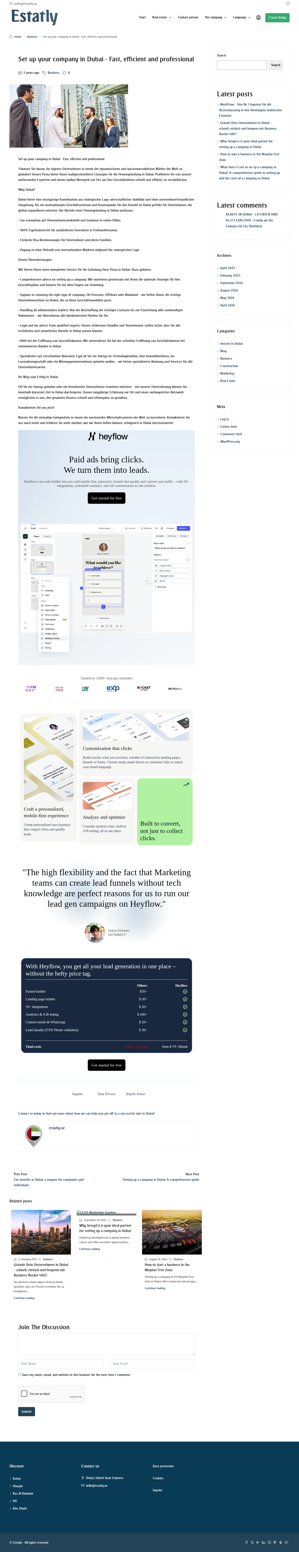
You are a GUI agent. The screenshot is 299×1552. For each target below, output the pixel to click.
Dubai (17, 1479)
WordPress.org (230, 442)
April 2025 (227, 268)
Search (221, 55)
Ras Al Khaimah (23, 1493)
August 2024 (229, 290)
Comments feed (231, 434)
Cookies (158, 1478)
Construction (229, 366)
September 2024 (231, 283)
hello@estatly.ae (96, 1486)
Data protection (163, 1466)
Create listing (277, 17)
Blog (223, 351)
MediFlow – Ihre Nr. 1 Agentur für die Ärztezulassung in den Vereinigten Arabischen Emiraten (250, 110)
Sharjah (18, 1486)
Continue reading (24, 1298)
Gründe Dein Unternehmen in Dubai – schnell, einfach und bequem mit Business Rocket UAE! (41, 1270)
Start (142, 17)
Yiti (15, 1501)
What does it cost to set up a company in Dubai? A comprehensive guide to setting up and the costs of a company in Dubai (249, 172)
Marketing (227, 373)
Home (17, 36)
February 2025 (230, 276)
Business (32, 36)
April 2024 (227, 305)
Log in (224, 419)
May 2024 (227, 298)
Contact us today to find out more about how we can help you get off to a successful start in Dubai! (86, 1113)
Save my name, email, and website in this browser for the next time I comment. (76, 1375)
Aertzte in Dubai (231, 344)
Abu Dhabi (20, 1508)
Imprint (157, 1490)
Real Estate (227, 381)
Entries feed (228, 427)
